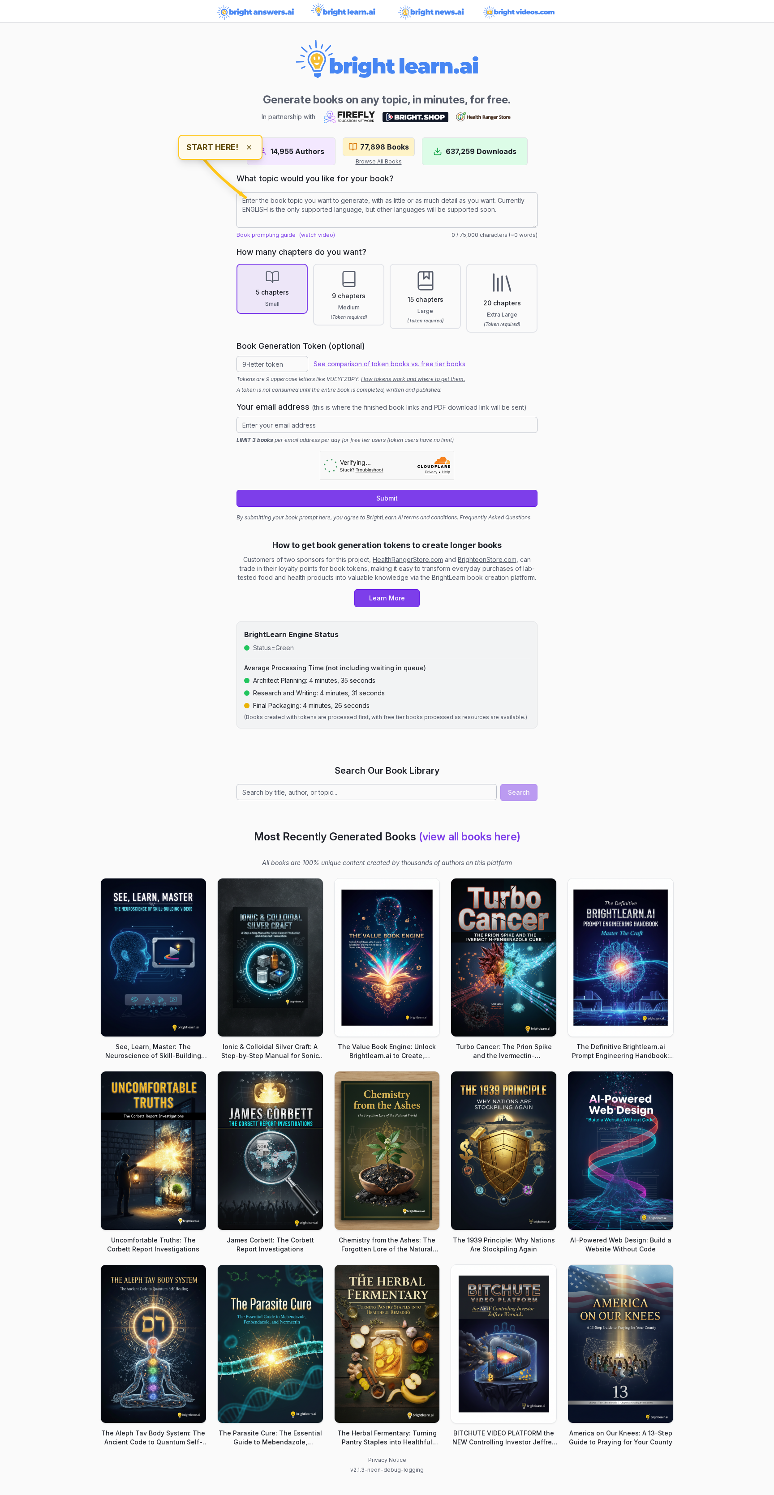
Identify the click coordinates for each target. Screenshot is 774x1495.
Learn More (387, 598)
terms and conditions (430, 517)
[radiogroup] (387, 298)
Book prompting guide (266, 234)
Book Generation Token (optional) (300, 346)
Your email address (381, 406)
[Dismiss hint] (249, 147)
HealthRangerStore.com (408, 559)
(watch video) (317, 234)
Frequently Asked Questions (495, 517)
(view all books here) (469, 836)
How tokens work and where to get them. (413, 379)
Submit (387, 498)
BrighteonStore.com (487, 559)
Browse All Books (379, 161)
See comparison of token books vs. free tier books (389, 364)
